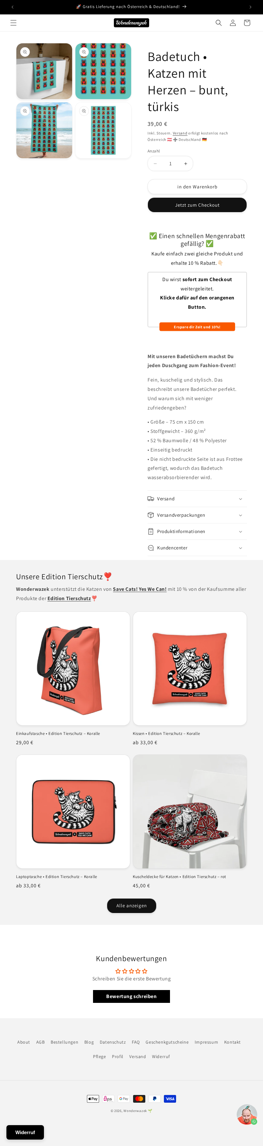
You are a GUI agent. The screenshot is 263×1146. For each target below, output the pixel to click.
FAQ (136, 1042)
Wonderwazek (135, 1110)
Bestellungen (64, 1042)
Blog (89, 1042)
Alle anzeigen (131, 905)
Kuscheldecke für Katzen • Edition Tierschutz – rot (179, 876)
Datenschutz (113, 1042)
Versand (180, 133)
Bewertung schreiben (131, 996)
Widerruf (161, 1056)
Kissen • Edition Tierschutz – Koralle (166, 733)
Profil (117, 1056)
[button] (13, 23)
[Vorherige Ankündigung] (12, 7)
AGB (40, 1042)
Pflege (99, 1056)
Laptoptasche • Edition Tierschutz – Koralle (56, 876)
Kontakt (232, 1042)
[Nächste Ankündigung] (250, 7)
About (23, 1042)
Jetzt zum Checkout (197, 205)
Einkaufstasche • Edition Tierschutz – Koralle (58, 733)
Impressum (206, 1042)
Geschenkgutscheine (167, 1042)
